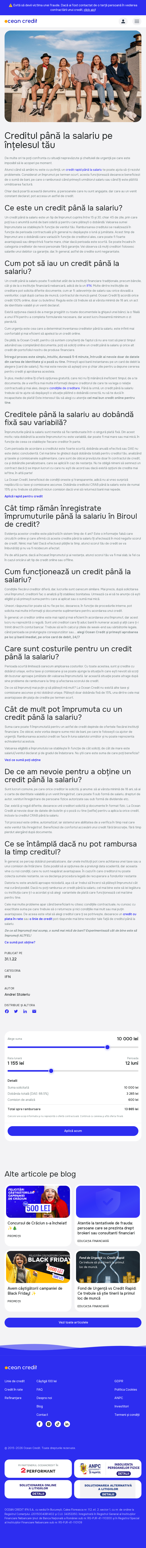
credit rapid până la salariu (84, 170)
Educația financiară (93, 1241)
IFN (88, 286)
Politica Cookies (125, 1390)
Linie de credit (15, 1381)
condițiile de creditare (64, 388)
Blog (39, 1406)
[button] (136, 21)
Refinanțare (13, 1398)
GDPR (118, 1381)
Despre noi (44, 1398)
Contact (42, 1415)
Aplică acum (73, 1131)
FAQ (39, 1390)
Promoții (14, 1236)
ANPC (118, 1398)
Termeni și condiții (127, 1415)
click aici (89, 10)
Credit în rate (14, 1390)
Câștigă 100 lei (46, 1381)
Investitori (121, 1406)
